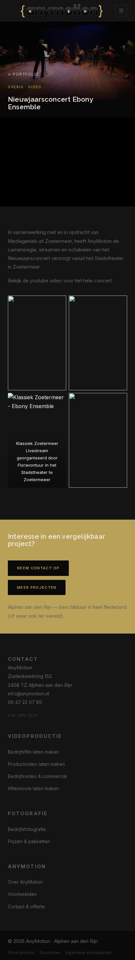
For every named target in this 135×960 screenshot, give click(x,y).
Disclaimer (50, 952)
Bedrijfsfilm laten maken (33, 752)
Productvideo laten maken (36, 764)
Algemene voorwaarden (88, 952)
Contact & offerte (26, 906)
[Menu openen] (121, 10)
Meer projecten (36, 587)
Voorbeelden (22, 894)
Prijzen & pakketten (29, 841)
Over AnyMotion (25, 882)
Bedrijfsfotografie (27, 829)
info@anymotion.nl (28, 693)
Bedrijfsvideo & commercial (37, 776)
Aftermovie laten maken (33, 788)
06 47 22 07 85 (25, 702)
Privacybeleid (21, 952)
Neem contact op (38, 568)
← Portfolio (23, 74)
